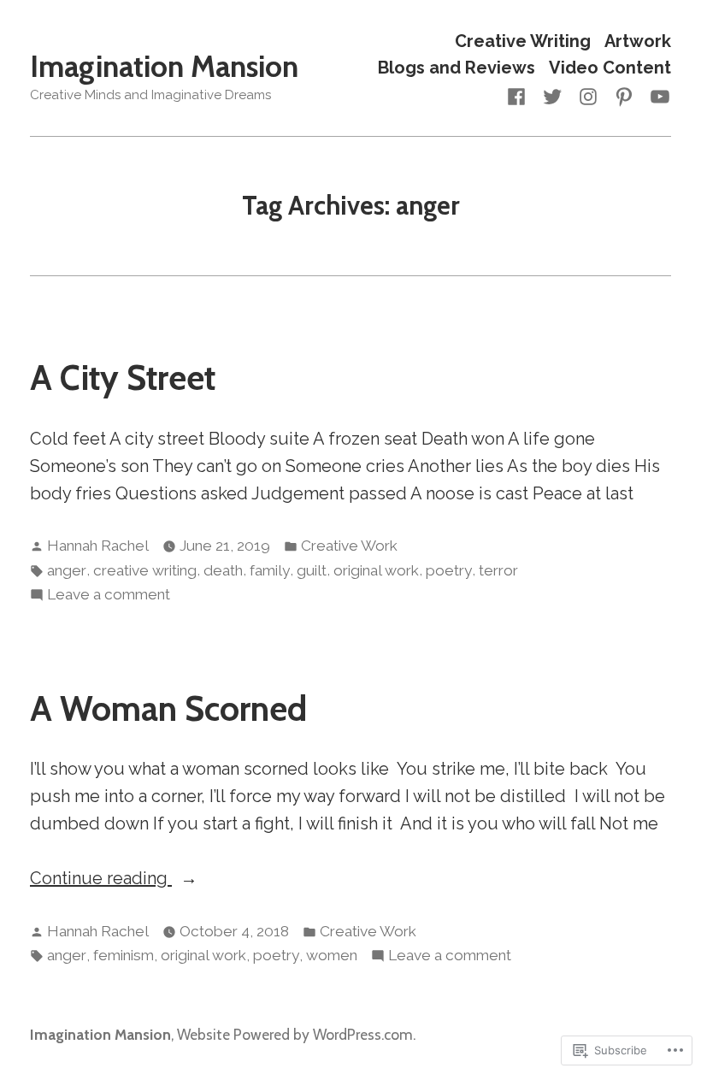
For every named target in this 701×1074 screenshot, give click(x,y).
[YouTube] (656, 95)
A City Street (122, 377)
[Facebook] (519, 95)
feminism (123, 955)
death (223, 570)
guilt (312, 570)
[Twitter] (552, 95)
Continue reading (101, 879)
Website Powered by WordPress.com (295, 1034)
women (331, 955)
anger (66, 570)
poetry (449, 570)
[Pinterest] (624, 95)
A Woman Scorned (168, 708)
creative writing (145, 570)
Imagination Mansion (164, 66)
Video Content (610, 68)
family (270, 570)
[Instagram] (588, 95)
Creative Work (349, 545)
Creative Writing (523, 40)
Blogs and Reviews (456, 68)
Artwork (637, 40)
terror (498, 570)
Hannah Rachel (98, 545)
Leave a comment (108, 596)
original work (376, 570)
